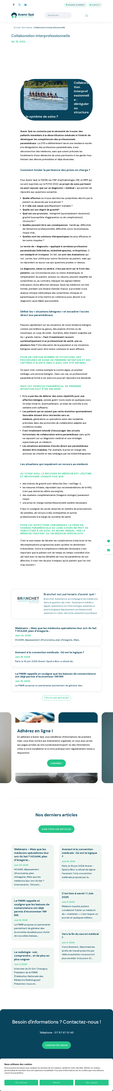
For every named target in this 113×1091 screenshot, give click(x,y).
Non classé (27, 27)
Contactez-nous (56, 1045)
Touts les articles (56, 697)
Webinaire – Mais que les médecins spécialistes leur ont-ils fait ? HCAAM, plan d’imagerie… (56, 629)
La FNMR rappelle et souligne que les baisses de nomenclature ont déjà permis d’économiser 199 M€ (55, 675)
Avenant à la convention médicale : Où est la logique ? (49, 652)
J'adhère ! (56, 763)
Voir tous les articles (56, 829)
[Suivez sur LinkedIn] (25, 4)
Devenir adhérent (76, 5)
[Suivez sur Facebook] (13, 4)
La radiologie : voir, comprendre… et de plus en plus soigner (31, 955)
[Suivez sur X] (19, 4)
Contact (96, 5)
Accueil (17, 27)
